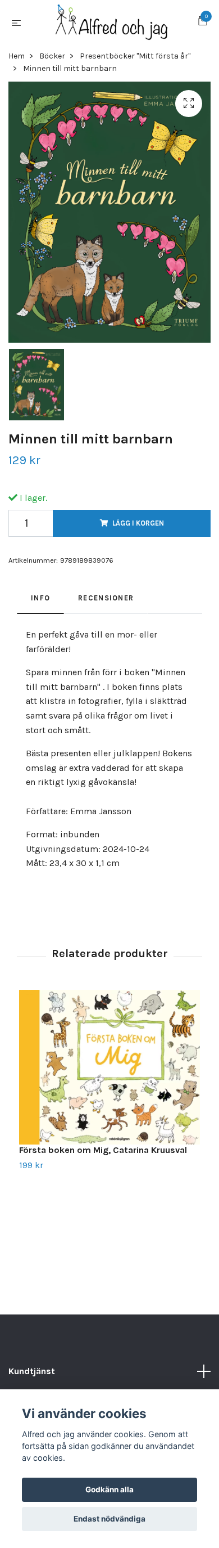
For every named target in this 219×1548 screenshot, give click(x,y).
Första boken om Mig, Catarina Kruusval (103, 1158)
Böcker (52, 64)
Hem (16, 64)
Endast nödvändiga (109, 1518)
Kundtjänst (31, 1380)
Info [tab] (40, 606)
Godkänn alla (109, 1489)
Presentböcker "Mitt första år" (135, 64)
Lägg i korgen (138, 531)
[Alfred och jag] (111, 27)
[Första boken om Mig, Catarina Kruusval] (109, 1075)
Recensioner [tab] (106, 606)
